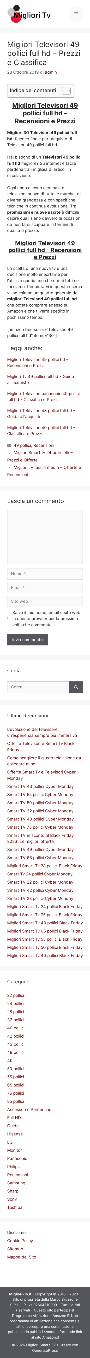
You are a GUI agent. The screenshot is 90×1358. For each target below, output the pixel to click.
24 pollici (15, 1003)
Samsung (16, 1183)
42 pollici (15, 1036)
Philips (13, 1166)
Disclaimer (17, 1232)
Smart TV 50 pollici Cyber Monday (40, 802)
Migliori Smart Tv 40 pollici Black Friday (45, 955)
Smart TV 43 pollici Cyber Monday (40, 786)
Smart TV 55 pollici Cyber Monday (40, 794)
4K (9, 1060)
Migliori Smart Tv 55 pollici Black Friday (44, 939)
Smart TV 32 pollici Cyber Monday (40, 811)
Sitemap (15, 1248)
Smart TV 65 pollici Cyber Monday (40, 857)
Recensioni (43, 445)
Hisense (15, 1134)
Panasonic (17, 1158)
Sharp (12, 1191)
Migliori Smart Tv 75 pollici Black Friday (44, 914)
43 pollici (15, 1044)
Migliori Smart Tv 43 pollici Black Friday (45, 923)
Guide (13, 1125)
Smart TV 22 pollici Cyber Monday (40, 882)
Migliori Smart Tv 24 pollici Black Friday (45, 906)
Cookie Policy (20, 1240)
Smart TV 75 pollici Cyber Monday (40, 827)
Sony (12, 1199)
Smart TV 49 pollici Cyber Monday (40, 849)
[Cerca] (76, 687)
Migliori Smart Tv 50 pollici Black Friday (45, 947)
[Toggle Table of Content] (64, 91)
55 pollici (15, 1077)
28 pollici (15, 1011)
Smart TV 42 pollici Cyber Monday (40, 890)
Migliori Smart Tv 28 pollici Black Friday (44, 865)
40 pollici (15, 1028)
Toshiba (15, 1207)
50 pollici (15, 1068)
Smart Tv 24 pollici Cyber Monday (39, 874)
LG (10, 1142)
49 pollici (22, 445)
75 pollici (15, 1093)
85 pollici (15, 1101)
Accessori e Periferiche (29, 1109)
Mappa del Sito (21, 1257)
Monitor (14, 1150)
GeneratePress (45, 1350)
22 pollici (15, 995)
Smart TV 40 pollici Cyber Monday (40, 819)
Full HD (14, 1117)
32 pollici (15, 1019)
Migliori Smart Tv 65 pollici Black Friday (45, 931)
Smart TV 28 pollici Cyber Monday (40, 898)
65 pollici (15, 1085)
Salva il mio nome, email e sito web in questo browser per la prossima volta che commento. (46, 618)
